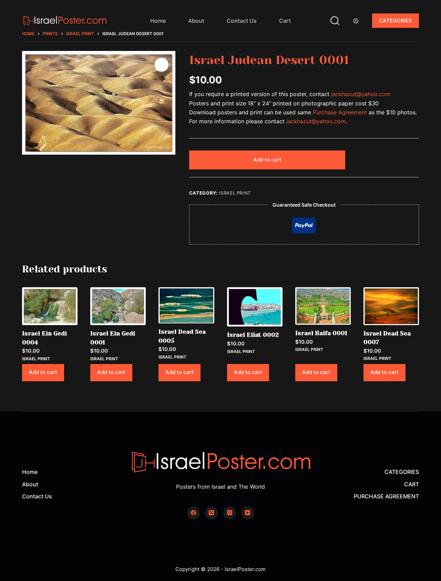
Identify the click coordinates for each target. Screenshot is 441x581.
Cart (285, 20)
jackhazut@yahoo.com (360, 94)
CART (411, 484)
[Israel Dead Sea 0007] (391, 306)
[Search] (334, 20)
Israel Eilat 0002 (253, 334)
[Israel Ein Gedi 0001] (118, 306)
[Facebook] (193, 512)
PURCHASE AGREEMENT (386, 496)
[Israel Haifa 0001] (323, 306)
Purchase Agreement (340, 112)
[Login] (355, 20)
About (196, 20)
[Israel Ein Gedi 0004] (50, 306)
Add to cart (267, 159)
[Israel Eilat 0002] (255, 306)
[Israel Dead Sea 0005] (186, 305)
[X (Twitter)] (211, 512)
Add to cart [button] (43, 372)
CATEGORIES (395, 20)
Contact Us (242, 20)
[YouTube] (247, 512)
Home (158, 20)
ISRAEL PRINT (235, 193)
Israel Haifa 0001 (321, 333)
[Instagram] (229, 512)
